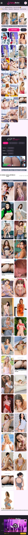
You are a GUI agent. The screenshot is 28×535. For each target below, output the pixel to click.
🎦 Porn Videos (4, 9)
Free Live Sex (16, 7)
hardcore (10, 153)
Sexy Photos (10, 7)
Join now (14, 29)
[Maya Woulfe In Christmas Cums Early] (5, 38)
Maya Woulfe (10, 150)
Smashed (11, 9)
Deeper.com (16, 9)
